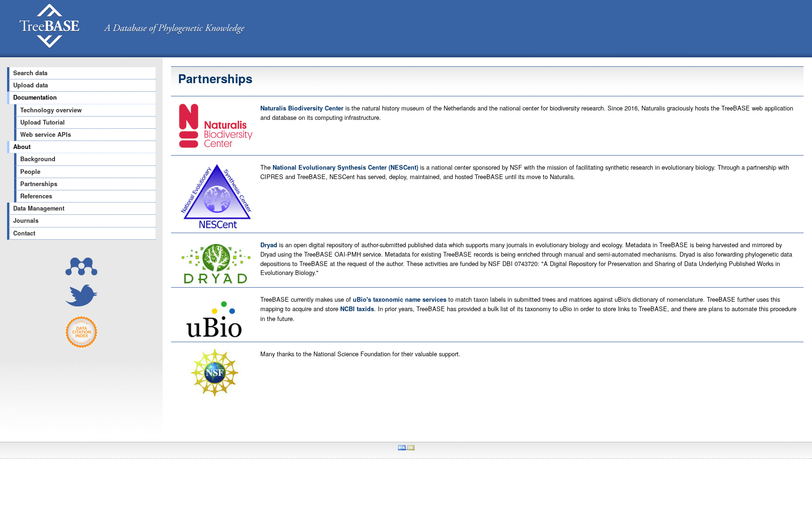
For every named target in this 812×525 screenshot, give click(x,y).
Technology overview (51, 110)
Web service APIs (45, 134)
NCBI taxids (357, 309)
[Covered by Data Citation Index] (81, 346)
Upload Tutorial (42, 122)
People (30, 171)
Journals (26, 220)
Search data (30, 73)
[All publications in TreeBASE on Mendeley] (81, 272)
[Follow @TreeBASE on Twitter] (81, 303)
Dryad (268, 245)
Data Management (38, 208)
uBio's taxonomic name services (399, 299)
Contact (24, 233)
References (36, 196)
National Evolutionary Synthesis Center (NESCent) (346, 167)
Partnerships (38, 184)
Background (37, 159)
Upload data (30, 85)
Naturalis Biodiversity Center (302, 108)
